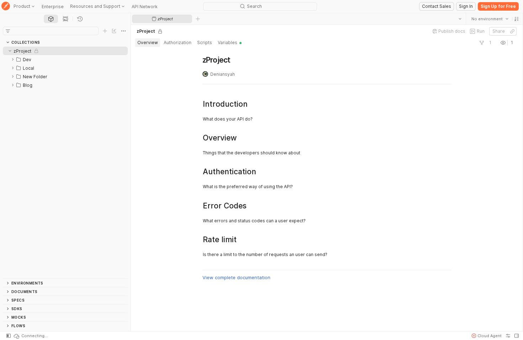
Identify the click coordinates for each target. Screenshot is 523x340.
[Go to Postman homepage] (5, 6)
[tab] (51, 19)
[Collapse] (10, 51)
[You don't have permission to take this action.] (198, 19)
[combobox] (490, 19)
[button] (516, 19)
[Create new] (105, 31)
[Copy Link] (512, 31)
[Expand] (13, 59)
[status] (30, 335)
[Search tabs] (460, 19)
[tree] (65, 162)
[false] (481, 42)
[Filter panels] (8, 30)
